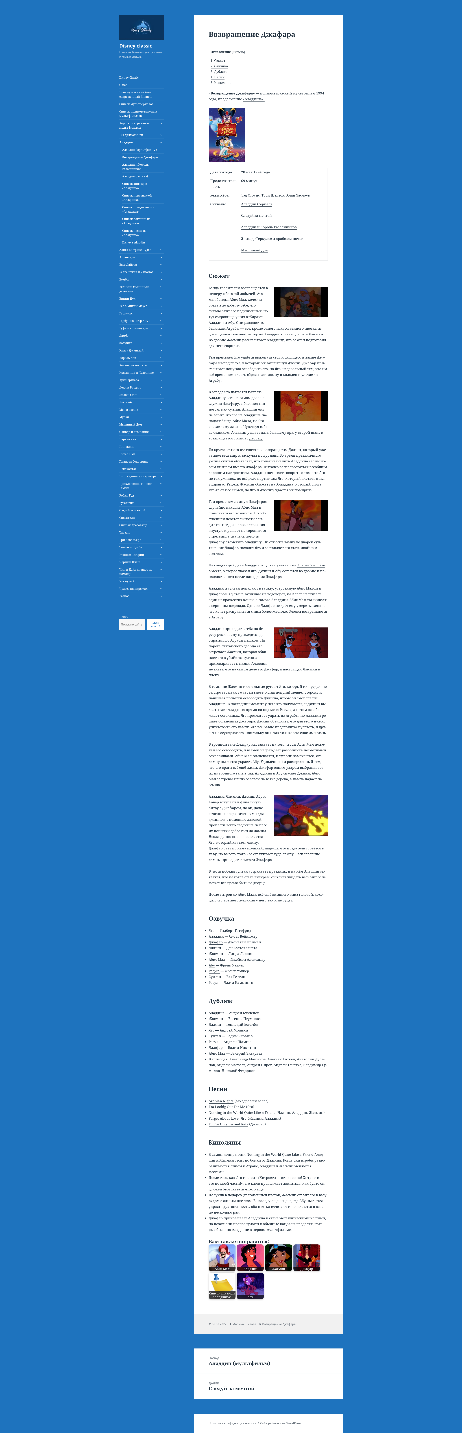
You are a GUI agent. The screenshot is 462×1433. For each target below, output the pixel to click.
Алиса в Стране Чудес (135, 250)
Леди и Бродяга (130, 387)
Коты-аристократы (133, 365)
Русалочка (126, 503)
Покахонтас (127, 469)
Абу (212, 965)
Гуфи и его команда (133, 328)
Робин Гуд (126, 495)
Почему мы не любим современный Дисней (135, 94)
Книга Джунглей (131, 350)
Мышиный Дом (130, 424)
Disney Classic (129, 77)
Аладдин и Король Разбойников (135, 167)
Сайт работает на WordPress (280, 1423)
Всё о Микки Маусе (133, 306)
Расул (213, 982)
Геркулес (126, 313)
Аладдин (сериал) (135, 176)
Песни (218, 77)
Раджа (214, 971)
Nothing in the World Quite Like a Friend (242, 1112)
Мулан (124, 417)
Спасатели (127, 518)
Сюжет (218, 60)
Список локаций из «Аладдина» (136, 221)
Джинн (215, 948)
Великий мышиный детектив (134, 289)
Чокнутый (126, 581)
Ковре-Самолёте (311, 565)
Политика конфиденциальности (232, 1423)
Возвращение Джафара (140, 157)
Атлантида (127, 257)
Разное (124, 596)
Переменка (127, 439)
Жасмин (216, 953)
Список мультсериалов (136, 104)
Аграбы (232, 328)
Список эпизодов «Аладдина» (134, 186)
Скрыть (238, 52)
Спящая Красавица (133, 525)
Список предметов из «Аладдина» (138, 209)
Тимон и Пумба (130, 547)
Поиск (123, 617)
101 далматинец (131, 135)
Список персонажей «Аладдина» (137, 197)
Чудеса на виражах (133, 589)
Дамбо (123, 336)
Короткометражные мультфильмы (134, 125)
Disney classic (135, 45)
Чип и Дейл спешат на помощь (135, 571)
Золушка (125, 343)
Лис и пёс (126, 402)
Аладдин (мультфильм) (139, 150)
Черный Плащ (129, 562)
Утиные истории (131, 555)
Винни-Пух (127, 299)
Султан (215, 976)
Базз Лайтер (128, 265)
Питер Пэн (127, 454)
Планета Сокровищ (133, 461)
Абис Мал (217, 959)
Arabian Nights (221, 1101)
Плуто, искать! (155, 624)
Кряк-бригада (129, 380)
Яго (211, 930)
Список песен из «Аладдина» (134, 233)
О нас (123, 85)
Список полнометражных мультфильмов (138, 113)
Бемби (124, 279)
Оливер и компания (134, 432)
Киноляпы (221, 82)
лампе (310, 357)
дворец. (256, 438)
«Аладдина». (254, 99)
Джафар (216, 942)
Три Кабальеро (130, 540)
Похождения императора (137, 476)
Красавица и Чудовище (136, 373)
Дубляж (219, 71)
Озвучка (219, 66)
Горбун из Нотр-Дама (134, 321)
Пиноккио (126, 447)
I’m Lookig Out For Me (227, 1106)
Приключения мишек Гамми (135, 486)
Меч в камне (128, 410)
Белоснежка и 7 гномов (136, 272)
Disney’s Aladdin (133, 242)
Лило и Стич (128, 395)
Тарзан (124, 532)
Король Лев (127, 358)
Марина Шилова (244, 1324)
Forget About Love (224, 1118)
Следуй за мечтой (132, 510)
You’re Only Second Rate (228, 1124)
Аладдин (126, 142)
